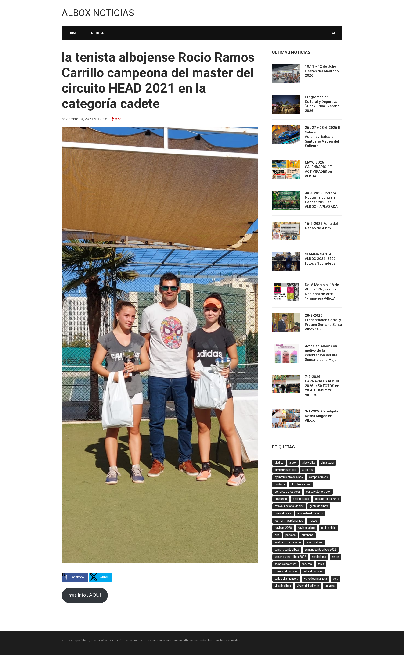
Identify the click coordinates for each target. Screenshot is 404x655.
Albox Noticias (98, 12)
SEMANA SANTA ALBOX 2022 (290, 556)
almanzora (327, 462)
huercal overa (283, 513)
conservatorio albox (318, 491)
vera (335, 578)
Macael (313, 520)
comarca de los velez (287, 491)
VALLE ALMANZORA (312, 571)
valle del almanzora (286, 578)
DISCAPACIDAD (301, 499)
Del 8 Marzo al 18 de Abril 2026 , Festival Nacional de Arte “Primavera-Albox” (322, 292)
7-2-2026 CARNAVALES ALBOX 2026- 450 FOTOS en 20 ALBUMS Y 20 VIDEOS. (322, 386)
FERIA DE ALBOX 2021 (327, 499)
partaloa (290, 535)
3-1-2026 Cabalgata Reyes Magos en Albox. (321, 415)
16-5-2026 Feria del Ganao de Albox (321, 226)
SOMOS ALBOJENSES (285, 564)
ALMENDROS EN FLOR (285, 470)
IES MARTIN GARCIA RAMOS (289, 520)
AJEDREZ (279, 462)
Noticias (98, 33)
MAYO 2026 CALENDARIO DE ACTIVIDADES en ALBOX (318, 169)
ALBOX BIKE (308, 462)
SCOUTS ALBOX (314, 542)
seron (335, 556)
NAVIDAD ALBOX (306, 527)
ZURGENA (330, 585)
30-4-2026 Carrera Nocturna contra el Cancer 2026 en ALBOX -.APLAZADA (321, 200)
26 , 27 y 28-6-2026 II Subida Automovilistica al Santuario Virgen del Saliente (322, 136)
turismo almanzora (286, 571)
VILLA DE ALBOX (283, 585)
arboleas (307, 470)
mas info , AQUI (85, 595)
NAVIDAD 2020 (283, 527)
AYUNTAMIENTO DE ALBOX (289, 477)
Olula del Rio (328, 527)
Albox (292, 462)
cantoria (280, 484)
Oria (277, 535)
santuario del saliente (288, 542)
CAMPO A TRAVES (318, 477)
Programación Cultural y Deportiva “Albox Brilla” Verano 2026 (322, 104)
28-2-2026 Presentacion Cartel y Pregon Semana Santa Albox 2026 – (323, 322)
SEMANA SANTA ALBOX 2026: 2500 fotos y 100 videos (320, 258)
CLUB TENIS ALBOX (300, 484)
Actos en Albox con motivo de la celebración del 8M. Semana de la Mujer (321, 353)
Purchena (307, 535)
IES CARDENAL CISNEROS (310, 513)
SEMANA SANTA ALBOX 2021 (320, 549)
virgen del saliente (308, 585)
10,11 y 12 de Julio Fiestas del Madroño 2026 (322, 71)
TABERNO (307, 564)
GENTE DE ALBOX (319, 506)
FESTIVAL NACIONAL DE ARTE (289, 506)
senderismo (319, 556)
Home (73, 33)
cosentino (281, 499)
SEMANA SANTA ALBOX (287, 549)
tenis (321, 564)
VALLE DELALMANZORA (315, 578)
